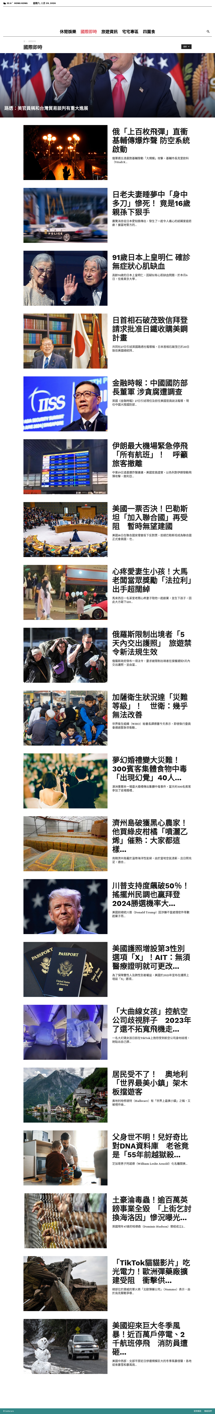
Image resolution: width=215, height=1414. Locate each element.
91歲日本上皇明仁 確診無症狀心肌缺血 (151, 262)
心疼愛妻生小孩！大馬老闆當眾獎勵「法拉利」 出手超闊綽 (155, 580)
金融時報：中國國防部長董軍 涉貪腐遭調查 (150, 387)
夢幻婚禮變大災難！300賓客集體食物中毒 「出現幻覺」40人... (153, 769)
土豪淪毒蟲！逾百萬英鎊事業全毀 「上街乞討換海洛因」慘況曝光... (152, 1208)
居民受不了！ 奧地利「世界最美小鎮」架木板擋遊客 (150, 1083)
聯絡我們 (208, 1411)
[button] (208, 31)
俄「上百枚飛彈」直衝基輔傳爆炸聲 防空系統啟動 (151, 140)
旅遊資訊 (109, 31)
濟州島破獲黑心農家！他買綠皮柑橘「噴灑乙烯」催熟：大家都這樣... (150, 836)
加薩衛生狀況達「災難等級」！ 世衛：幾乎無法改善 (150, 706)
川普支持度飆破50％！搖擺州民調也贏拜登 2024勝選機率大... (151, 894)
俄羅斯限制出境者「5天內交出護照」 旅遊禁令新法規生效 (152, 643)
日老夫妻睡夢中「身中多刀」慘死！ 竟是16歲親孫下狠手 (151, 203)
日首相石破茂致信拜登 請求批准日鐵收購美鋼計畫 (150, 329)
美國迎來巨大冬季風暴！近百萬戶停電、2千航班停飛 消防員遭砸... (150, 1339)
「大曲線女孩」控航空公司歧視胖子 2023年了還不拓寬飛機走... (151, 1020)
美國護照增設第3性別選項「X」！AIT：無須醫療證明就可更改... (151, 957)
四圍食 (149, 31)
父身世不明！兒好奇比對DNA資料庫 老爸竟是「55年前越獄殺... (150, 1146)
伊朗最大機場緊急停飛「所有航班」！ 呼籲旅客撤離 (150, 454)
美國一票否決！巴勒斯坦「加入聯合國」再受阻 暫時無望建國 (150, 517)
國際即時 (89, 31)
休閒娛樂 (68, 31)
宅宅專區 (130, 31)
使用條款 (197, 1411)
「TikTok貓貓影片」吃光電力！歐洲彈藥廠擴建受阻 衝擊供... (151, 1271)
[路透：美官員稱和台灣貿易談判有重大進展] (107, 85)
